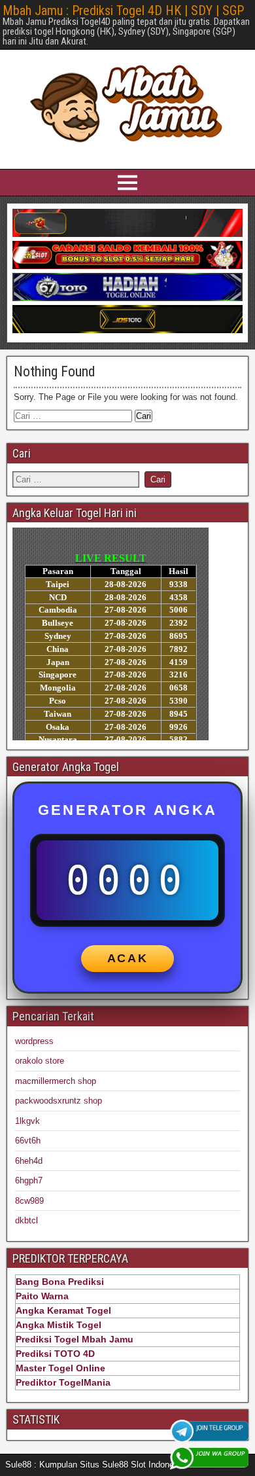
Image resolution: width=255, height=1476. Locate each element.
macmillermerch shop (55, 1081)
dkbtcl (26, 1220)
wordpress (34, 1041)
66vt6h (28, 1140)
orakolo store (39, 1061)
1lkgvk (27, 1121)
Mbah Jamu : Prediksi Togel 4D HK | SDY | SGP (123, 10)
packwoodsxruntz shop (58, 1101)
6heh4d (28, 1161)
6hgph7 (28, 1180)
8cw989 (29, 1201)
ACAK (127, 958)
